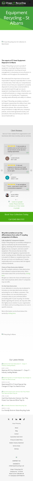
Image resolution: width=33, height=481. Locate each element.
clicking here (12, 313)
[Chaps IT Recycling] (16, 4)
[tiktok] (24, 419)
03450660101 (16, 464)
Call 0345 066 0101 (16, 219)
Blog (16, 431)
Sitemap (16, 449)
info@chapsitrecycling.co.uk (16, 466)
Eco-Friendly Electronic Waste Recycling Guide (16, 410)
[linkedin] (16, 419)
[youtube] (20, 419)
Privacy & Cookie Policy (16, 440)
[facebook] (12, 419)
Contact (16, 434)
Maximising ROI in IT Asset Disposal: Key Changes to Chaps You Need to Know (14, 385)
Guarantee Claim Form (16, 437)
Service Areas (16, 446)
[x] (8, 419)
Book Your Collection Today (16, 214)
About (16, 428)
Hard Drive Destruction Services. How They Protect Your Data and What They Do (15, 399)
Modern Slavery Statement (16, 443)
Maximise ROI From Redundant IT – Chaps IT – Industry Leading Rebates (16, 371)
